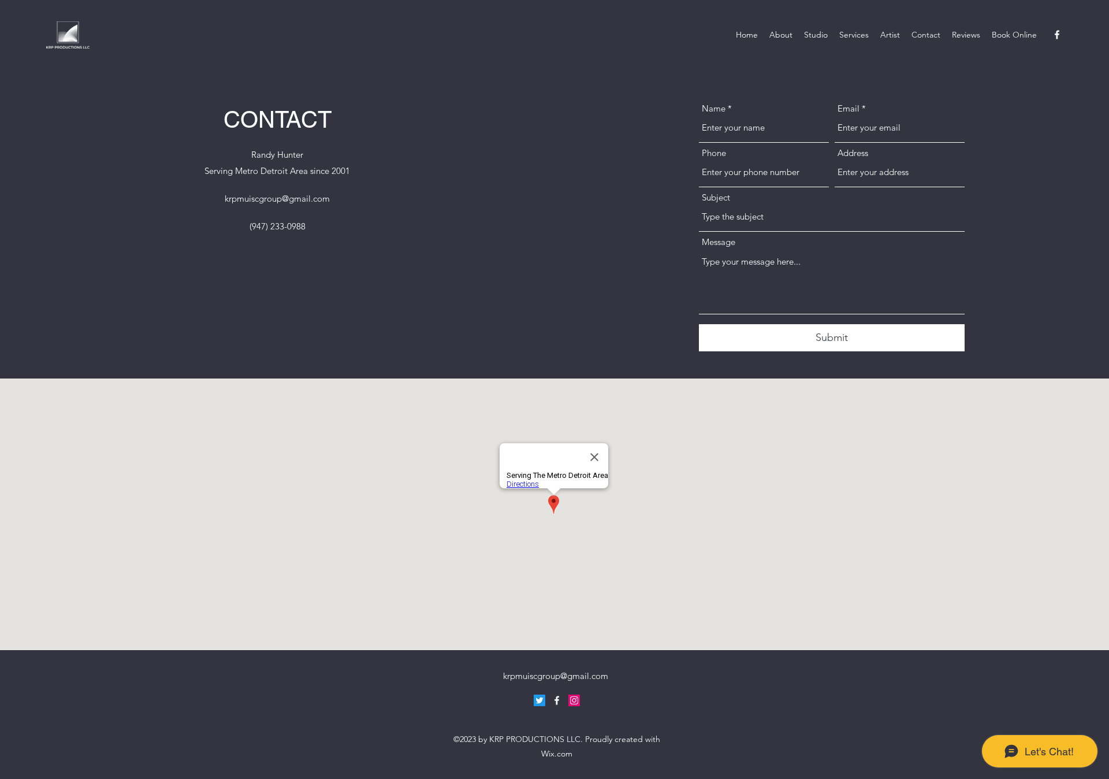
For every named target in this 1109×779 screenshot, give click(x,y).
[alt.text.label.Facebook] (1057, 34)
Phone (714, 153)
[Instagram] (574, 700)
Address (853, 153)
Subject (716, 197)
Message (718, 242)
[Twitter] (539, 700)
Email (848, 108)
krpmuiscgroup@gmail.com (277, 198)
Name (713, 108)
